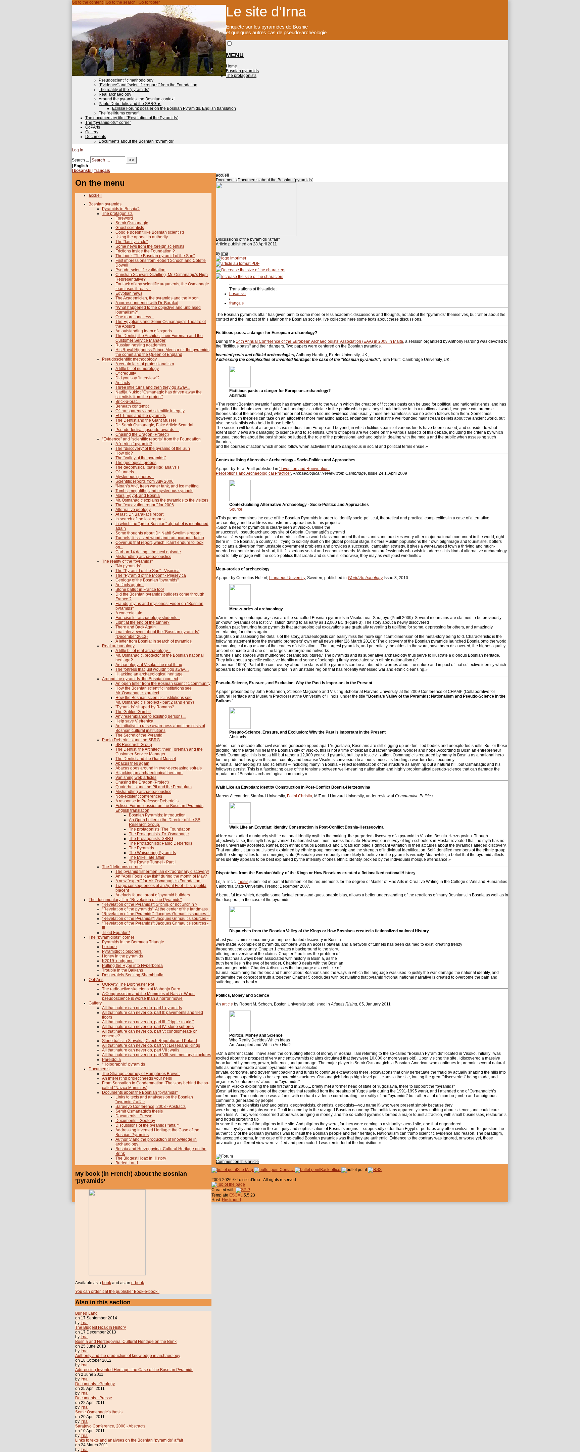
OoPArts (92, 127)
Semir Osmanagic (131, 223)
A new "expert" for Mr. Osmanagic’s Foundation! (158, 881)
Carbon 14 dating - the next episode (148, 552)
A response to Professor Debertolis (147, 801)
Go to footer (149, 2)
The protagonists (241, 75)
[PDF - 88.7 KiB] (240, 727)
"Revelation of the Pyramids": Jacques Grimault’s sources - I (156, 913)
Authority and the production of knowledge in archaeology (127, 1355)
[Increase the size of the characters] (249, 276)
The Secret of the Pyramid (138, 735)
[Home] (149, 74)
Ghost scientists (129, 227)
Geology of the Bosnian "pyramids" (147, 580)
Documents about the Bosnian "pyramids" (136, 141)
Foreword (124, 218)
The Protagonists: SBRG (151, 838)
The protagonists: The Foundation (159, 829)
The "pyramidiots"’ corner (108, 122)
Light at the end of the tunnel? (142, 622)
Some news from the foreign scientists (149, 246)
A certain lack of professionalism (144, 364)
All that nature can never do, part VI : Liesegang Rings (151, 1045)
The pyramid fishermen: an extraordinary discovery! (162, 871)
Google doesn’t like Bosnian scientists (150, 232)
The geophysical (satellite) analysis (147, 467)
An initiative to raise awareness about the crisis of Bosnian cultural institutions (160, 728)
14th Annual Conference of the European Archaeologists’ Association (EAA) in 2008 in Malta (319, 341)
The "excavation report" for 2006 (144, 505)
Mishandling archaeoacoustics (143, 556)
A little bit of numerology (137, 368)
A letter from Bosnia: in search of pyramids (153, 641)
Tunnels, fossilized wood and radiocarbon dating (159, 537)
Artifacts (122, 382)
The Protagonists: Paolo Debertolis (160, 843)
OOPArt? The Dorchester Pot (128, 984)
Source (235, 509)
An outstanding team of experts (143, 331)
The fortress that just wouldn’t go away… (152, 669)
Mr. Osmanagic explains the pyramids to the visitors (161, 500)
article (227, 1004)
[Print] (231, 258)
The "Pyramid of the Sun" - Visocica (147, 570)
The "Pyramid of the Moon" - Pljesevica (150, 575)
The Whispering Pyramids (152, 852)
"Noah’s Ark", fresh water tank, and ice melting (157, 486)
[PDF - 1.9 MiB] (240, 604)
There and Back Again (135, 627)
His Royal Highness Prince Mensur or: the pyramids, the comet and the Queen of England (162, 352)
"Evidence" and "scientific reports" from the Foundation (148, 85)
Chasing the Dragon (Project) (142, 434)
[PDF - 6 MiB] (240, 500)
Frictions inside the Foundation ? (145, 251)
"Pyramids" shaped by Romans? (144, 707)
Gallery (91, 132)
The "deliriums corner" (119, 113)
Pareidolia (111, 1059)
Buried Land (126, 1163)
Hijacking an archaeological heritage (149, 674)
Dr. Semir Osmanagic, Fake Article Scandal (154, 425)
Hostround (231, 1200)
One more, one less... (134, 317)
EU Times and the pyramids (140, 415)
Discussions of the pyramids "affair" (147, 1125)
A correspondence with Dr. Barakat (146, 302)
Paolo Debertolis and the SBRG (130, 103)
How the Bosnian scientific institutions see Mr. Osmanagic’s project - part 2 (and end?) (154, 700)
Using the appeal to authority (141, 237)
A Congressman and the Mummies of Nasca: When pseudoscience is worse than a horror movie (148, 996)
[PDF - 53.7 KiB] (240, 386)
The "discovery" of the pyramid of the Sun (152, 448)
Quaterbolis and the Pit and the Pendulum (153, 787)
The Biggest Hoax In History (140, 1158)
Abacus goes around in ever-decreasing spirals (158, 768)
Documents (95, 136)
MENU (235, 55)
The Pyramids (141, 848)
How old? (124, 453)
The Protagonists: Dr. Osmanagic (159, 834)
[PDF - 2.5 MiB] (240, 1030)
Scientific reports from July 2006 (144, 481)
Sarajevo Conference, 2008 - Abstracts (150, 1106)
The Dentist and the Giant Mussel (145, 420)
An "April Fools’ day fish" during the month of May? (161, 876)
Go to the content (87, 2)
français (236, 303)
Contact (287, 1169)
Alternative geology (133, 509)
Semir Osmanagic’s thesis (139, 1111)
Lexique (109, 946)
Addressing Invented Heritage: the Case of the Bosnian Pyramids (134, 1369)
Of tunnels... (126, 472)
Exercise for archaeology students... (147, 617)
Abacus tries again (132, 763)
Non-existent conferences (138, 796)
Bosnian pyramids (242, 70)
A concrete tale (128, 613)
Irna (224, 253)
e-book (137, 1282)
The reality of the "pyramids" (124, 89)
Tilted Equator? (116, 932)
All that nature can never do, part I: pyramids (142, 1007)
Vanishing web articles (135, 777)
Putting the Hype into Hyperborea (132, 965)
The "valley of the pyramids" (140, 458)
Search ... (80, 160)
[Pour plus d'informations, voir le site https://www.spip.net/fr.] (243, 1189)
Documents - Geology (135, 1120)
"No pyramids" (128, 566)
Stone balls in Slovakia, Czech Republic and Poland (149, 1040)
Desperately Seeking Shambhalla (132, 975)
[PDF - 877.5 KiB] (240, 822)
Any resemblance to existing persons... (150, 716)
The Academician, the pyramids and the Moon (157, 298)
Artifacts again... (129, 584)
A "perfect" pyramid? (133, 443)
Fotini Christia (299, 796)
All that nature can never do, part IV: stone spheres (148, 1026)
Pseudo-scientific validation (140, 270)
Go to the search (121, 2)
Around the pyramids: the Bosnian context (137, 99)
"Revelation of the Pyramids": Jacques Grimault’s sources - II (156, 918)
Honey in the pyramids (122, 956)
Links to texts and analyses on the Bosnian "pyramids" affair (129, 1440)
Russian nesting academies (140, 345)
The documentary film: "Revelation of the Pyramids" (131, 117)
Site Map (245, 1169)
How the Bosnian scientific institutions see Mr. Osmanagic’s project (153, 690)
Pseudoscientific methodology (126, 80)
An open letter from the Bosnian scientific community (162, 683)
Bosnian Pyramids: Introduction (157, 815)
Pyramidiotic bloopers (122, 951)
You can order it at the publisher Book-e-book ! (117, 1291)
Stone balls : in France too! (139, 589)
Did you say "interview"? (137, 378)
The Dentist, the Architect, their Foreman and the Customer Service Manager (159, 338)
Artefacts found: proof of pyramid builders (152, 895)
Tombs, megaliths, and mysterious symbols (154, 490)
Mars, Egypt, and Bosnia (137, 495)
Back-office (330, 1169)
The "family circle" (131, 241)
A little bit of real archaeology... (143, 650)
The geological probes (135, 462)
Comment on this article (237, 1161)
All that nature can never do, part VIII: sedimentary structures (156, 1054)
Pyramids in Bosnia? (121, 208)
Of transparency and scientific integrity (150, 411)
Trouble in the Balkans (122, 970)
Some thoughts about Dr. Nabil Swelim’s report (157, 533)
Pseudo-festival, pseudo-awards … (147, 429)
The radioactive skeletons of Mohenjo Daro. (141, 989)
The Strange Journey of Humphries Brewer (141, 1073)
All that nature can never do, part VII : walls (140, 1050)
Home (231, 66)
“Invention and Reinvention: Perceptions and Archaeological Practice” (273, 471)
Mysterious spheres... (134, 476)
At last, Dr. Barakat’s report (139, 514)
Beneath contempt (132, 406)
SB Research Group (133, 744)
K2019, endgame (118, 960)
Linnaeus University (287, 577)
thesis (243, 881)
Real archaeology (115, 94)
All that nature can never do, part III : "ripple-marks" (148, 1022)
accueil (222, 175)
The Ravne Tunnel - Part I (152, 862)
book (106, 1282)
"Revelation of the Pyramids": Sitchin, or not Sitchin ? (149, 904)
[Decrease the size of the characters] (250, 270)
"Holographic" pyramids (123, 1064)
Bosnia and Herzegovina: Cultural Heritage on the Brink (126, 1341)
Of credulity (125, 373)
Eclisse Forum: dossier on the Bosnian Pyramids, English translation (174, 108)
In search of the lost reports (139, 519)
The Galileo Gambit (133, 711)
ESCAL (236, 1195)
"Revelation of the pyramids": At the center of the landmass (155, 909)
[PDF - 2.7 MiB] (240, 926)
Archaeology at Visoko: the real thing (148, 664)
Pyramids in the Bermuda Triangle (133, 942)
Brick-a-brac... (128, 401)
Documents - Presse (133, 1116)
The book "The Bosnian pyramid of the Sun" (155, 255)
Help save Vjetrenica (134, 721)
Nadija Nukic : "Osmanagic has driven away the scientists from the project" (158, 394)
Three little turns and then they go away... (152, 387)
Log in (77, 150)
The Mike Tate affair (146, 857)
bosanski (237, 293)
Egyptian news (128, 293)
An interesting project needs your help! (137, 1078)
